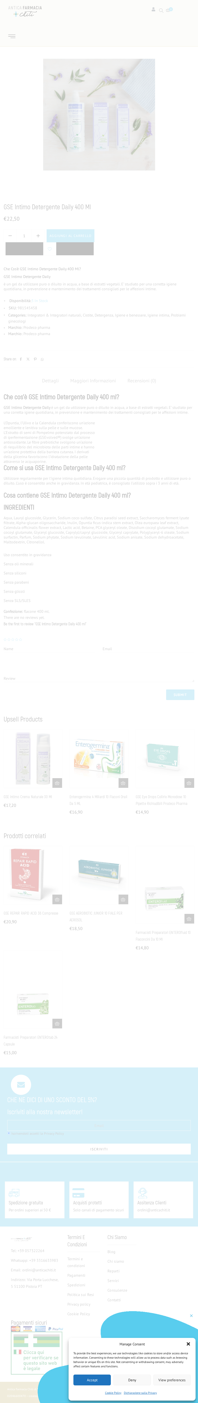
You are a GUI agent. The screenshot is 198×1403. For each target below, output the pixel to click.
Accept (92, 1380)
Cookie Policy (113, 1393)
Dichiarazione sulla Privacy (140, 1393)
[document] (99, 701)
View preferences (171, 1380)
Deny (132, 1380)
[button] (188, 1344)
